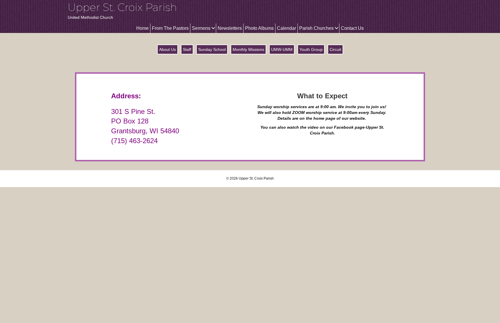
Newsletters (230, 28)
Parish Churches (316, 28)
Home (142, 28)
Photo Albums (259, 28)
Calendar (286, 28)
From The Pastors (170, 28)
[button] (213, 28)
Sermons (201, 28)
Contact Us (352, 28)
